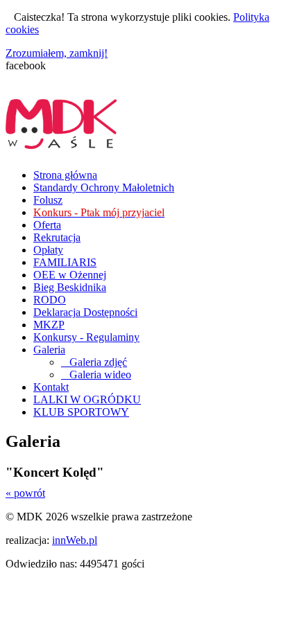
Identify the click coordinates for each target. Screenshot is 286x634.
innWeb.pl (74, 540)
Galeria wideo (96, 374)
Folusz (47, 200)
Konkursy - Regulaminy (86, 337)
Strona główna (65, 175)
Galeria (49, 349)
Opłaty (48, 250)
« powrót (25, 493)
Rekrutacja (57, 237)
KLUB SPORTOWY (81, 412)
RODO (49, 300)
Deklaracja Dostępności (85, 312)
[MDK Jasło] (61, 141)
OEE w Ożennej (69, 275)
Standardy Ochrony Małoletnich (103, 187)
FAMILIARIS (64, 262)
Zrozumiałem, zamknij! (57, 53)
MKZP (49, 325)
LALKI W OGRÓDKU (87, 399)
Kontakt (51, 387)
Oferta (47, 225)
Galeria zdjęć (94, 362)
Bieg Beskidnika (69, 287)
